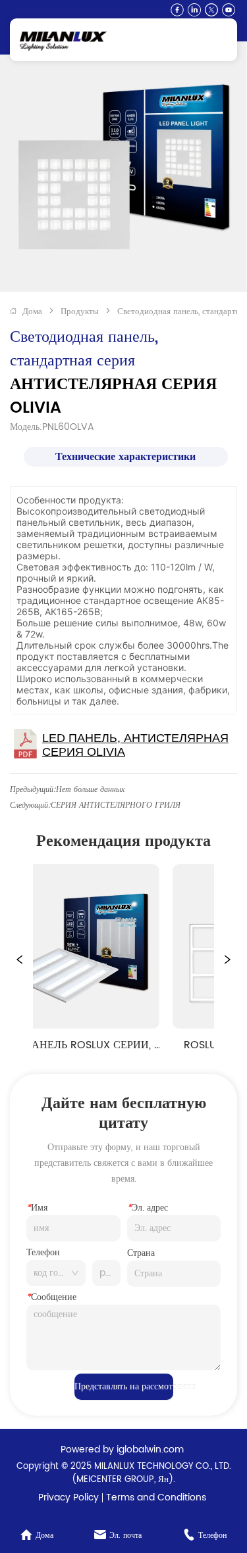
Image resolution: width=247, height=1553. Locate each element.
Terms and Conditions (156, 1497)
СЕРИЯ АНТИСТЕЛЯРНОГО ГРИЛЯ (115, 805)
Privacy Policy (68, 1497)
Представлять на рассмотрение (123, 1386)
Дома (32, 312)
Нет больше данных (90, 789)
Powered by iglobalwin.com (122, 1449)
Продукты (80, 312)
